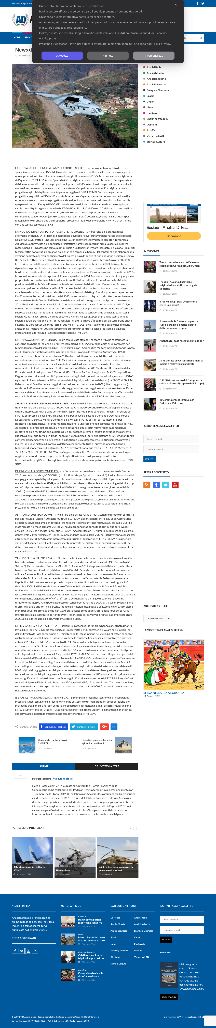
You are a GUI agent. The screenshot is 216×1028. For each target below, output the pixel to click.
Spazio (150, 95)
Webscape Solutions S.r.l (190, 1017)
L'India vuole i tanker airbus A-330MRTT (53, 742)
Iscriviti (149, 459)
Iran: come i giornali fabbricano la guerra (90, 921)
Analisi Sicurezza (156, 84)
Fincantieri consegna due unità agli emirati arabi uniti (97, 742)
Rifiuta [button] (109, 55)
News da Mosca (64, 870)
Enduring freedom (157, 118)
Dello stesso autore (107, 766)
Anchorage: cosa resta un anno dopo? (181, 340)
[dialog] (108, 31)
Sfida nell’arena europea (163, 692)
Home (17, 37)
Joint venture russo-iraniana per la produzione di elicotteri (116, 869)
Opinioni (152, 124)
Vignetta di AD (155, 135)
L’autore (43, 766)
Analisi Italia (154, 67)
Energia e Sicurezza (158, 90)
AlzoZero (152, 130)
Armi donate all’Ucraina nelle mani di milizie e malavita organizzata (181, 362)
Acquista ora (169, 997)
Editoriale (115, 917)
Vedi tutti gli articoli (63, 778)
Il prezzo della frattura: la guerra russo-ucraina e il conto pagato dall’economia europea (178, 324)
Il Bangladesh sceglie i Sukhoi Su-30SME (30, 869)
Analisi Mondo (155, 72)
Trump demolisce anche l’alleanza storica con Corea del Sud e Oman (179, 264)
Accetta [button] (63, 55)
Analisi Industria (156, 78)
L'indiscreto (153, 113)
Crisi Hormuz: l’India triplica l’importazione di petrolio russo (91, 958)
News (150, 107)
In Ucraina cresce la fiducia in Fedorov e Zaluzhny (176, 401)
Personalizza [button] (155, 55)
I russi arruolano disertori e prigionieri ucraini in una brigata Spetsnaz (178, 285)
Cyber (150, 101)
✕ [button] (176, 4)
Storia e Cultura (156, 141)
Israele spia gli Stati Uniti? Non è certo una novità (178, 303)
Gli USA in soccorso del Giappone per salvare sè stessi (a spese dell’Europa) (181, 381)
